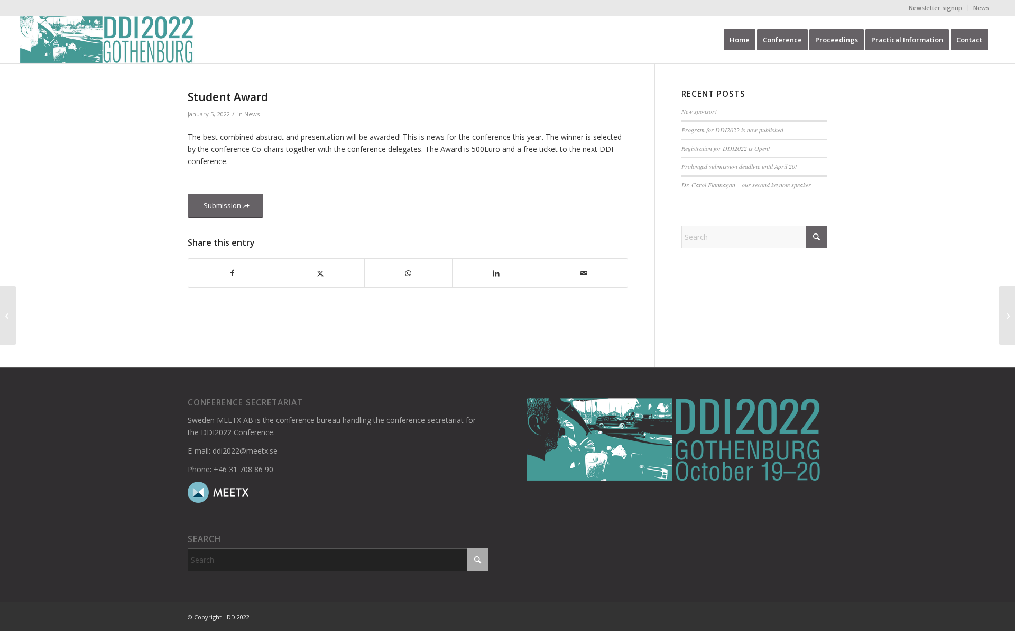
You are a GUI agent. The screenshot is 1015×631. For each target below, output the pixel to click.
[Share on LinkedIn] (496, 273)
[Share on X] (320, 273)
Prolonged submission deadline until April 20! (739, 166)
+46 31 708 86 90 (243, 469)
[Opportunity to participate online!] (8, 315)
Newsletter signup (935, 8)
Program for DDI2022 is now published (732, 129)
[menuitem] (935, 8)
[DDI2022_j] (107, 39)
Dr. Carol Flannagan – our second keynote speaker (746, 185)
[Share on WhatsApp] (408, 273)
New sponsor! (699, 111)
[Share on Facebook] (232, 273)
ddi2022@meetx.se (245, 451)
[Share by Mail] (584, 273)
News (981, 8)
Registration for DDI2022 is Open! (725, 148)
